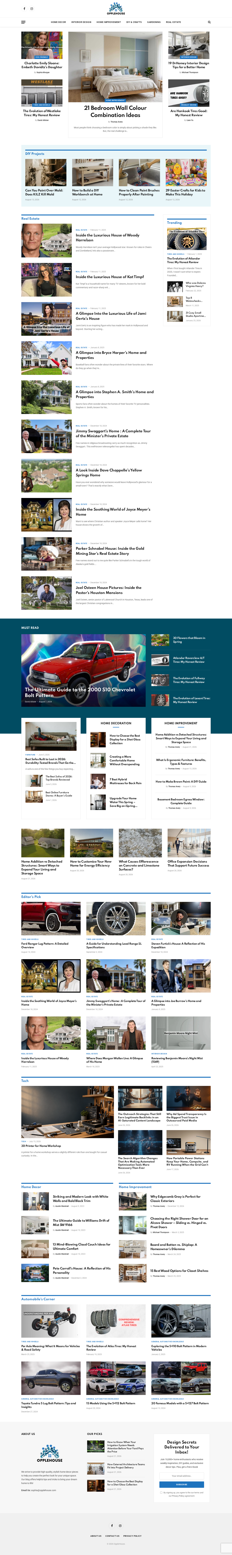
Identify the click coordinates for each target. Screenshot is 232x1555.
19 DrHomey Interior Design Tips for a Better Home (188, 65)
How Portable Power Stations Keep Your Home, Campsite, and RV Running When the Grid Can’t (187, 1161)
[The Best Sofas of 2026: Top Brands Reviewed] (34, 781)
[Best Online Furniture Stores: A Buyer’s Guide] (34, 797)
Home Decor (58, 22)
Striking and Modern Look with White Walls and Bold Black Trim (80, 1199)
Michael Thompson (190, 72)
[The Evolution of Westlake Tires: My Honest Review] (41, 93)
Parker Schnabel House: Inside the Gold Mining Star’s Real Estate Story (110, 551)
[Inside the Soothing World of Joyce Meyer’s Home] (46, 515)
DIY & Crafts (134, 22)
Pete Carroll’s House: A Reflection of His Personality (82, 1271)
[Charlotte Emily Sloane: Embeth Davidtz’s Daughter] (41, 45)
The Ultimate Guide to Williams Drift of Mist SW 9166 (81, 1223)
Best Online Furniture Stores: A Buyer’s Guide (59, 794)
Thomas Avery (117, 122)
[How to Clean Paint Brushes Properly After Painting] (139, 172)
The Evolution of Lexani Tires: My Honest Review (191, 700)
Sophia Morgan (43, 72)
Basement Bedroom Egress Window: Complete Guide (181, 801)
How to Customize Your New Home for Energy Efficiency (91, 863)
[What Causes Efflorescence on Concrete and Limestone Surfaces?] (140, 843)
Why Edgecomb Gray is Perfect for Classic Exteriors (175, 1199)
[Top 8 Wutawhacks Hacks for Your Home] (175, 301)
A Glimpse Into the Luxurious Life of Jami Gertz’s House (111, 316)
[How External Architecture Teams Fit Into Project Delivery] (95, 1469)
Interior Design (81, 22)
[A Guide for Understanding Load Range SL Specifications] (116, 918)
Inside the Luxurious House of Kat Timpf (110, 277)
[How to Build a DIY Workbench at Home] (92, 172)
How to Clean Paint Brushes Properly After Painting (139, 192)
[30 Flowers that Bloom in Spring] (160, 640)
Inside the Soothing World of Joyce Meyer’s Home (113, 512)
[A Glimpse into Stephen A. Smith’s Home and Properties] (46, 397)
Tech (25, 1081)
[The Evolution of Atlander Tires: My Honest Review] (187, 239)
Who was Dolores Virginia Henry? (196, 285)
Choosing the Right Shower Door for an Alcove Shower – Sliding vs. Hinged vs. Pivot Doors (179, 1223)
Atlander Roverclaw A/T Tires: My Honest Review (189, 660)
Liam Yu (190, 120)
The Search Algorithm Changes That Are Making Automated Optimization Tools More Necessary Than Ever (138, 1163)
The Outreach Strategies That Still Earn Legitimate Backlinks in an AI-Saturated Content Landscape (139, 1117)
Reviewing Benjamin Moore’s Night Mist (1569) (177, 1060)
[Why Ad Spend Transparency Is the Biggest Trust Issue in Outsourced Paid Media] (189, 1098)
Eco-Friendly (42, 57)
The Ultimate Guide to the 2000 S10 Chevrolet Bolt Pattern (80, 693)
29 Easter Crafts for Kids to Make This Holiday (185, 192)
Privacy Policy (178, 1496)
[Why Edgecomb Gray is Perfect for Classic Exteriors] (132, 1201)
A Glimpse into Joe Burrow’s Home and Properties (176, 1003)
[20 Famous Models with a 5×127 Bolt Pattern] (181, 1378)
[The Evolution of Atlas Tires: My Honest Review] (116, 1321)
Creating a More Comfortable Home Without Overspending (125, 760)
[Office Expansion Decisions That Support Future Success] (189, 843)
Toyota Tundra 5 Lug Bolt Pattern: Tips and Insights (48, 1405)
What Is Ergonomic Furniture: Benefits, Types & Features (181, 762)
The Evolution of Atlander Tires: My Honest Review (183, 260)
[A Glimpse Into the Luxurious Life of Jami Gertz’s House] (46, 319)
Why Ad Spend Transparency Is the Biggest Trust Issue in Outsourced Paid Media (186, 1117)
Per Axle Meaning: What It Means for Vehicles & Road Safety (50, 1348)
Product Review (188, 105)
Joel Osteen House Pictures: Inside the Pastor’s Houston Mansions (109, 590)
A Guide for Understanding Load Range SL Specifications (113, 945)
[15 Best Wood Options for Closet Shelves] (132, 1273)
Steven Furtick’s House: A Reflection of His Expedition (178, 945)
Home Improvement (109, 22)
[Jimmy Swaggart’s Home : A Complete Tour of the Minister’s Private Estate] (46, 436)
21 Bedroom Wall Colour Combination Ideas (115, 111)
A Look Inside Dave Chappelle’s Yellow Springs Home (109, 473)
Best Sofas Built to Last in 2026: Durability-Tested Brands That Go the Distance (49, 761)
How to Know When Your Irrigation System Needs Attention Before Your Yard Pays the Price (125, 1447)
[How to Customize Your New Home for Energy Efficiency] (91, 843)
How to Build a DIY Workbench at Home (87, 192)
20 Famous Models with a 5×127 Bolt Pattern (180, 1403)
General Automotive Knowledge (167, 1342)
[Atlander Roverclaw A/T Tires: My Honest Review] (160, 660)
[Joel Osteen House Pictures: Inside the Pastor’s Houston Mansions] (46, 593)
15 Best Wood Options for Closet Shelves (179, 1271)
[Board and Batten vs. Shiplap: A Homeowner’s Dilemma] (132, 1249)
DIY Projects (34, 154)
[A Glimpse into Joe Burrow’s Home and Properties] (181, 976)
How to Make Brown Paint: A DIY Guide (181, 781)
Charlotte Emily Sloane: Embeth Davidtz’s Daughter (41, 65)
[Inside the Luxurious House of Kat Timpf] (46, 280)
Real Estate (173, 22)
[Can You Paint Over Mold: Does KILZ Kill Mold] (45, 172)
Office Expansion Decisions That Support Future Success (188, 863)
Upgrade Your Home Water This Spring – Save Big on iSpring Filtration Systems (123, 802)
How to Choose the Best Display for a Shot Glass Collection (125, 739)
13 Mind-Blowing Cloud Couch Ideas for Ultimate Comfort (81, 1247)
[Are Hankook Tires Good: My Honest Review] (188, 93)
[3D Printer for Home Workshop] (67, 1112)
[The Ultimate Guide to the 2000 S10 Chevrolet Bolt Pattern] (83, 670)
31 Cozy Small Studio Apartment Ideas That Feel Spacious (196, 315)
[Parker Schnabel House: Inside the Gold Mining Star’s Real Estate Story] (46, 554)
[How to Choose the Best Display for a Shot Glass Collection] (98, 739)
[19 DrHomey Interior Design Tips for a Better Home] (188, 45)
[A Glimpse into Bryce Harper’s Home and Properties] (46, 358)
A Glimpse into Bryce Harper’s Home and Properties (111, 355)
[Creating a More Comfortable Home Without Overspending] (98, 760)
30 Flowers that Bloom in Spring (189, 640)
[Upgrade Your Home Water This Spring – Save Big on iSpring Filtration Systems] (98, 802)
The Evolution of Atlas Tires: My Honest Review (111, 1348)
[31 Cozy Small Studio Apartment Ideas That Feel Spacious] (175, 316)
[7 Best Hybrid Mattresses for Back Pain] (98, 781)
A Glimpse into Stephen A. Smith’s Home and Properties (115, 394)
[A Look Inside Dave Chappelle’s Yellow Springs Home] (46, 475)
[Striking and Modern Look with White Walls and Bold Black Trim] (35, 1201)
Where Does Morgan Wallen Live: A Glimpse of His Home (114, 1060)
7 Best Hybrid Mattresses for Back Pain (125, 781)
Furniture (30, 755)
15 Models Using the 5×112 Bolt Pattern (110, 1403)
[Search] (209, 22)
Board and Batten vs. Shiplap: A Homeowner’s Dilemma (173, 1247)
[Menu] (23, 22)
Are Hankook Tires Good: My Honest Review (188, 113)
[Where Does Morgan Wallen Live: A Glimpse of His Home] (116, 1033)
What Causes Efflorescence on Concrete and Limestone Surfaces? (139, 865)
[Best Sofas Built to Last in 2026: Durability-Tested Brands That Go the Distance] (51, 736)
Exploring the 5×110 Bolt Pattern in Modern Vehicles (178, 1348)
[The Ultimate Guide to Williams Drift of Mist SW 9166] (35, 1225)
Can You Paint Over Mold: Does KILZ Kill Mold (44, 192)
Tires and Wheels (41, 105)
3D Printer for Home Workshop (41, 1146)
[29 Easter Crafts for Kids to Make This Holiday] (186, 172)
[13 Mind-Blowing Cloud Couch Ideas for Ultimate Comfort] (35, 1249)
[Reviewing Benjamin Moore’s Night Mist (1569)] (181, 1033)
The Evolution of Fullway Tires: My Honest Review (189, 680)
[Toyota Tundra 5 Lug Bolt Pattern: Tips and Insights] (51, 1378)
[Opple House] (116, 8)
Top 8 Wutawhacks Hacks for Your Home (194, 300)
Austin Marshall (62, 1206)
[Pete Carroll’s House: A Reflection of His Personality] (35, 1273)
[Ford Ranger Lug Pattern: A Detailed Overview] (51, 918)
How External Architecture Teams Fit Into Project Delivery (126, 1466)
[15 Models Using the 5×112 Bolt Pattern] (116, 1378)
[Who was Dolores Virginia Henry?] (175, 286)
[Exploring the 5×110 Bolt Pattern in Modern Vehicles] (181, 1321)
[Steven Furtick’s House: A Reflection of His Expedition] (181, 918)
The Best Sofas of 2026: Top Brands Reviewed (59, 778)
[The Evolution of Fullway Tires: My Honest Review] (160, 680)
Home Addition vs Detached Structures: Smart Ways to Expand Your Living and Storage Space (180, 738)
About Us (95, 1536)
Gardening (154, 22)
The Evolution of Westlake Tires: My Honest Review (42, 113)
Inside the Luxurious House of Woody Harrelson (107, 238)
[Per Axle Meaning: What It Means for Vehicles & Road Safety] (51, 1321)
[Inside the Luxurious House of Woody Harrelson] (46, 240)
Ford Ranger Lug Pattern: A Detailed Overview (44, 945)
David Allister (43, 120)
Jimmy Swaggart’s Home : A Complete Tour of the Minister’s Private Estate (113, 433)
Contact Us (112, 1536)
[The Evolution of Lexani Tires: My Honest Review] (160, 700)
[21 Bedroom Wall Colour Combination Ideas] (115, 67)
